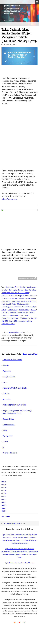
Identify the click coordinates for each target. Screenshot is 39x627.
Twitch (5, 442)
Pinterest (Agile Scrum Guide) (14, 405)
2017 (4, 508)
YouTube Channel (10, 453)
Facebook (6, 371)
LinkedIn (6, 394)
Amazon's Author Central (12, 360)
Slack (5, 430)
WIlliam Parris (24, 310)
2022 (4, 493)
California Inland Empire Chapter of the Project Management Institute (18, 315)
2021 (4, 496)
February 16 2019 (8, 324)
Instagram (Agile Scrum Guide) (15, 388)
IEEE (5, 382)
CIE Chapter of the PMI (28, 318)
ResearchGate (8, 419)
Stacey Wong (13, 310)
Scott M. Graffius (12, 287)
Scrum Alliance (8, 425)
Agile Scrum (6, 301)
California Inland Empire (17, 312)
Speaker (23, 287)
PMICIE (33, 310)
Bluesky (6, 365)
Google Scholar (9, 377)
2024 (4, 487)
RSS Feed (6, 516)
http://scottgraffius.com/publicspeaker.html (18, 298)
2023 (4, 490)
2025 (4, 485)
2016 (4, 511)
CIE (3, 321)
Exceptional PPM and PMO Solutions (15, 293)
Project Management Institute (20, 321)
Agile (15, 290)
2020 (4, 499)
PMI (6, 321)
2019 (4, 502)
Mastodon (6, 399)
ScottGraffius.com (15, 332)
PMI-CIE (4, 312)
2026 (4, 482)
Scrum (20, 290)
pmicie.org (16, 301)
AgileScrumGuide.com (27, 295)
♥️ (19, 622)
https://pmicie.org (9, 199)
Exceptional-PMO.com (10, 295)
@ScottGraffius (30, 290)
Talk (10, 290)
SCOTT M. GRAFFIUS (12, 523)
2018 (4, 505)
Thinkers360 (7, 436)
